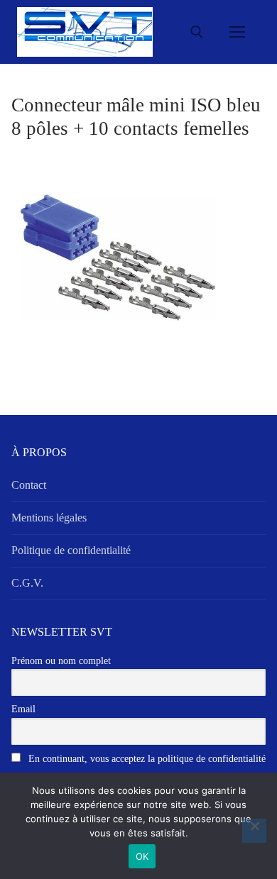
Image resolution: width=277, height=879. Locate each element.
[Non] (254, 831)
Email (23, 709)
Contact (28, 485)
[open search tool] (196, 32)
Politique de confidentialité (71, 550)
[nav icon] (237, 32)
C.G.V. (27, 583)
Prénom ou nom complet (61, 661)
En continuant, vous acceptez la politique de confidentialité (146, 758)
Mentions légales (49, 518)
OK (142, 856)
